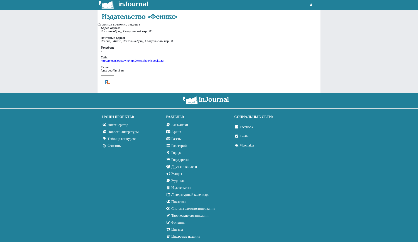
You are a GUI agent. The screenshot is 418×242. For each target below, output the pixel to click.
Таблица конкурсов (122, 139)
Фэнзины (114, 146)
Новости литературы (123, 132)
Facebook (246, 127)
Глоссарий (179, 146)
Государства (180, 160)
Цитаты (177, 229)
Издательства (181, 187)
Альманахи (179, 125)
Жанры (176, 174)
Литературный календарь (190, 194)
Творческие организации (190, 215)
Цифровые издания (185, 236)
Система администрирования (193, 208)
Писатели (178, 201)
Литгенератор (118, 125)
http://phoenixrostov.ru (132, 60)
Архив (176, 132)
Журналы (178, 180)
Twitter (244, 136)
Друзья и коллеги (184, 167)
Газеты (176, 139)
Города (176, 153)
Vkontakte (247, 145)
